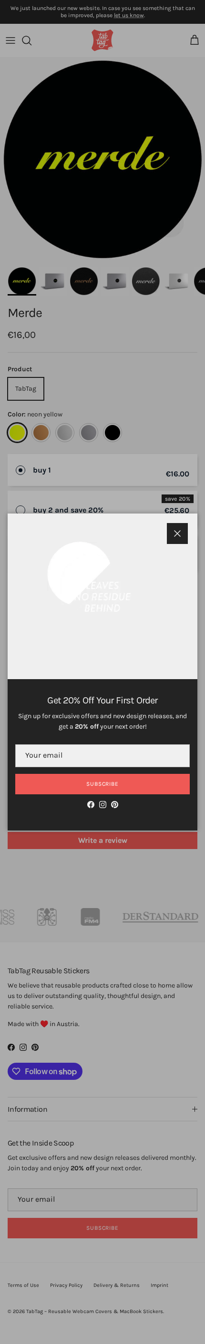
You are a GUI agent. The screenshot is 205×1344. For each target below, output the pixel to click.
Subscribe (102, 784)
